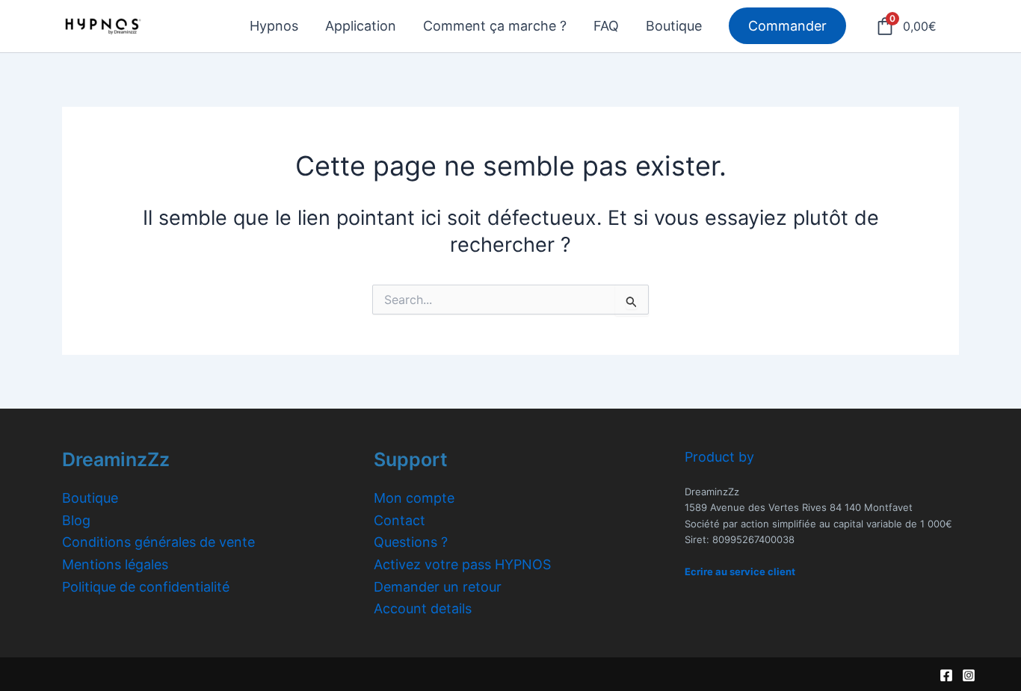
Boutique (90, 498)
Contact (399, 520)
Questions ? (411, 542)
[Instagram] (968, 675)
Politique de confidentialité (145, 587)
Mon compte (414, 498)
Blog (76, 520)
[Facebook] (946, 675)
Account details (423, 608)
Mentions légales (115, 564)
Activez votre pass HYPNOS (462, 564)
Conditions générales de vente (158, 542)
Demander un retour (438, 587)
